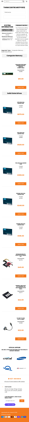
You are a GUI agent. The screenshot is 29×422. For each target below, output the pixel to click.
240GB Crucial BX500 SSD (20, 224)
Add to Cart (21, 123)
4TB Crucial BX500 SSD (20, 103)
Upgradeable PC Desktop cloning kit (21, 255)
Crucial (21, 105)
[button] (26, 1)
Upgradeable (20, 70)
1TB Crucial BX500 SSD (20, 163)
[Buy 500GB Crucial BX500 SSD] (7, 201)
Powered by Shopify (6, 414)
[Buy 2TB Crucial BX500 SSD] (7, 141)
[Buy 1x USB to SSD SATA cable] (7, 326)
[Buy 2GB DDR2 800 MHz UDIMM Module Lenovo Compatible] (7, 74)
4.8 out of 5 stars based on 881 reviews (14, 381)
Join (22, 401)
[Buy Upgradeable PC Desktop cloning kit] (7, 263)
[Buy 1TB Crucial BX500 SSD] (7, 171)
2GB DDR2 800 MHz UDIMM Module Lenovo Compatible (20, 66)
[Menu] (2, 1)
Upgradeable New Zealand (7, 412)
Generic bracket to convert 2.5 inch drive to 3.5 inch (21, 287)
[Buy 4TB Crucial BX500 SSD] (7, 110)
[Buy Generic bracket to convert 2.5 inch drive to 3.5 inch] (7, 295)
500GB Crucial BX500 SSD (20, 194)
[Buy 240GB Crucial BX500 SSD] (7, 232)
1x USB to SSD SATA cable (21, 318)
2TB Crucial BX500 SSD (20, 133)
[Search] (23, 1)
